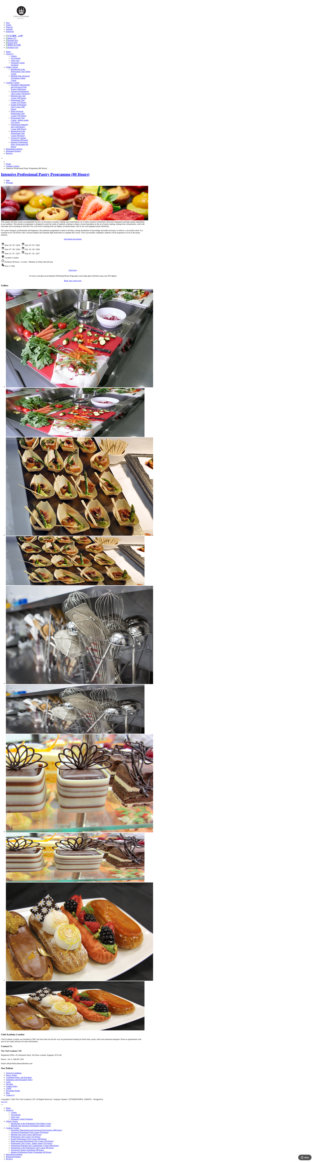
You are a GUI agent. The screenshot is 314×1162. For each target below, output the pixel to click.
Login (8, 1082)
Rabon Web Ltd (110, 1099)
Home (8, 164)
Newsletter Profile (13, 1091)
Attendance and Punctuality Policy (19, 1080)
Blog (8, 1093)
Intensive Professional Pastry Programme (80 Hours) (45, 174)
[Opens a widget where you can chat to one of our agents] (305, 1158)
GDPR (8, 1088)
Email (10, 183)
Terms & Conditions (14, 1073)
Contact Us (10, 1095)
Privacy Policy (11, 1075)
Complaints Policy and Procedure (19, 1077)
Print (8, 180)
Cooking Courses (12, 166)
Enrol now (73, 270)
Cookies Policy (12, 1086)
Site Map (9, 1084)
